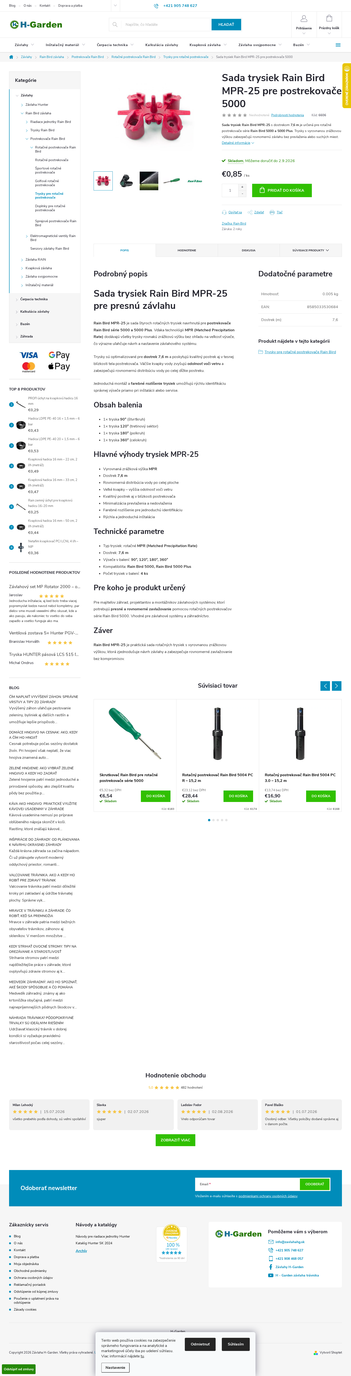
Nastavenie (115, 1367)
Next (336, 686)
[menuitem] (24, 45)
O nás (28, 6)
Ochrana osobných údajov (33, 1278)
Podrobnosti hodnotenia (287, 115)
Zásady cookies (25, 1309)
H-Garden (177, 1331)
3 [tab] (218, 820)
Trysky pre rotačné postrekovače (49, 195)
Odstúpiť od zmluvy (19, 1369)
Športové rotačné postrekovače (48, 170)
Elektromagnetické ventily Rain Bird (53, 238)
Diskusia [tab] (248, 250)
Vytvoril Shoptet (331, 1352)
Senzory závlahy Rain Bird (49, 248)
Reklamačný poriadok (30, 1284)
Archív (81, 1251)
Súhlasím (236, 1344)
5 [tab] (226, 820)
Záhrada (26, 336)
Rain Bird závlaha (38, 113)
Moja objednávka (26, 1264)
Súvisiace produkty (308, 250)
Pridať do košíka (286, 190)
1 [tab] (209, 820)
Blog (12, 6)
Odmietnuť (200, 1344)
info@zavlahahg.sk (290, 1242)
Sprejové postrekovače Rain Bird (55, 223)
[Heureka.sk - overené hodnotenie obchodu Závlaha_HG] (171, 1243)
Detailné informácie (236, 143)
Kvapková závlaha (39, 268)
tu (142, 1356)
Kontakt (45, 6)
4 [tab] (222, 820)
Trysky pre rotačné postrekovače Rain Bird (300, 352)
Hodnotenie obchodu (175, 1075)
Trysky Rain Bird (42, 130)
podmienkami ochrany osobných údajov (268, 1196)
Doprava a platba (70, 6)
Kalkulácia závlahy (34, 311)
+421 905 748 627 (289, 1250)
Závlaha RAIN (36, 259)
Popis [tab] (124, 250)
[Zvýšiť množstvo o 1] (242, 187)
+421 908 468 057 (289, 1258)
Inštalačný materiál (39, 285)
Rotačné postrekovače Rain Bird (55, 149)
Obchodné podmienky (30, 1271)
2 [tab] (213, 820)
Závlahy (27, 95)
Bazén (25, 324)
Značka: (234, 223)
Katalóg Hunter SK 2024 (94, 1243)
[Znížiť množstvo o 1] (242, 193)
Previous (325, 686)
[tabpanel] (135, 755)
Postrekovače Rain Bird (47, 139)
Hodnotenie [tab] (187, 250)
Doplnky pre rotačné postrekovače (50, 208)
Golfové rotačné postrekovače (47, 183)
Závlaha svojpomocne (42, 276)
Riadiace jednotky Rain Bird (50, 122)
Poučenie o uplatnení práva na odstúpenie (36, 1300)
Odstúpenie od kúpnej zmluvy (36, 1291)
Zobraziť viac (175, 1140)
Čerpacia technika (34, 299)
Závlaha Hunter (37, 104)
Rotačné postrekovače (51, 160)
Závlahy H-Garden (289, 1267)
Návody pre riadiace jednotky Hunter (103, 1236)
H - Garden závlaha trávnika (297, 1275)
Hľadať (226, 24)
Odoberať (314, 1184)
